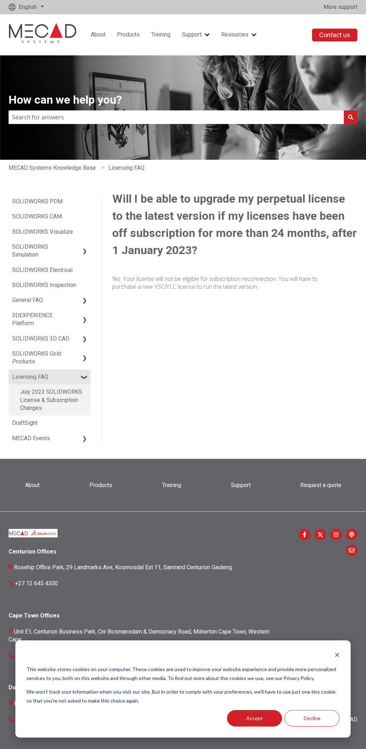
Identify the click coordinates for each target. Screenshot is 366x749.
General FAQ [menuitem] (27, 300)
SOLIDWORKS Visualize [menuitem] (42, 231)
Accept (254, 718)
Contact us (334, 35)
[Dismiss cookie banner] (337, 655)
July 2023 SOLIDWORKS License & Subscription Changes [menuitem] (51, 399)
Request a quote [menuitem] (320, 485)
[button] (84, 247)
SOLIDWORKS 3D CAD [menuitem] (40, 338)
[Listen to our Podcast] (351, 534)
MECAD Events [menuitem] (31, 438)
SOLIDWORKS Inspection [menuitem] (44, 285)
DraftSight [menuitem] (25, 423)
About (98, 34)
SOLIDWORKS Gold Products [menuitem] (36, 357)
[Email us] (351, 550)
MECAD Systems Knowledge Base (52, 167)
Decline (312, 718)
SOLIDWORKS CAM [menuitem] (37, 216)
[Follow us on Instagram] (336, 534)
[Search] (350, 117)
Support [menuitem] (241, 485)
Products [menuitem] (100, 485)
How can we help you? (65, 99)
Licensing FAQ (126, 167)
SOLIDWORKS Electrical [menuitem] (42, 270)
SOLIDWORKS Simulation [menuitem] (30, 250)
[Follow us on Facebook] (304, 534)
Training (160, 34)
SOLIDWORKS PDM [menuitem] (37, 201)
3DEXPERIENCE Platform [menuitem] (32, 319)
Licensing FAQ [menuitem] (30, 376)
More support (340, 7)
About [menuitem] (32, 485)
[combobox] (176, 117)
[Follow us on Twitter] (320, 534)
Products (128, 34)
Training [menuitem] (171, 485)
